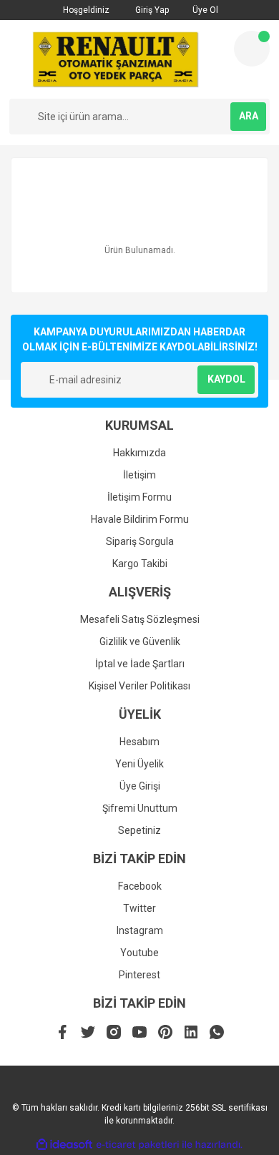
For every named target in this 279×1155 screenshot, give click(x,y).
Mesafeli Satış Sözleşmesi (140, 619)
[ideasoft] (64, 1144)
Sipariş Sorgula (140, 541)
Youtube (139, 952)
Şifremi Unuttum (139, 808)
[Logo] (116, 59)
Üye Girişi (139, 786)
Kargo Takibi (139, 563)
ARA (248, 116)
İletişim (139, 475)
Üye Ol (204, 10)
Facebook (140, 886)
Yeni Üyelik (139, 764)
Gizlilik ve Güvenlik (139, 641)
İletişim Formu (139, 497)
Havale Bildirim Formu (140, 519)
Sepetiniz (139, 830)
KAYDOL (226, 379)
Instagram (140, 930)
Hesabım (139, 741)
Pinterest (139, 974)
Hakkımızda (139, 452)
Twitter (139, 908)
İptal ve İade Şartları (140, 663)
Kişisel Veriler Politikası (139, 686)
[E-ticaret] (138, 1145)
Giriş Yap (151, 10)
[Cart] (252, 49)
